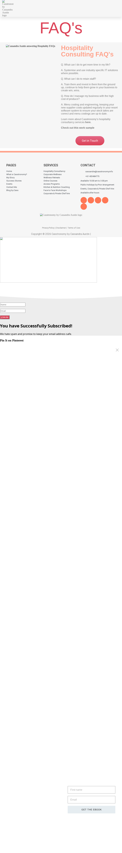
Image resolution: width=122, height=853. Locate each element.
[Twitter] (91, 200)
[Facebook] (84, 200)
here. (88, 122)
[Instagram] (84, 206)
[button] (98, 8)
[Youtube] (98, 200)
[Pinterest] (105, 200)
